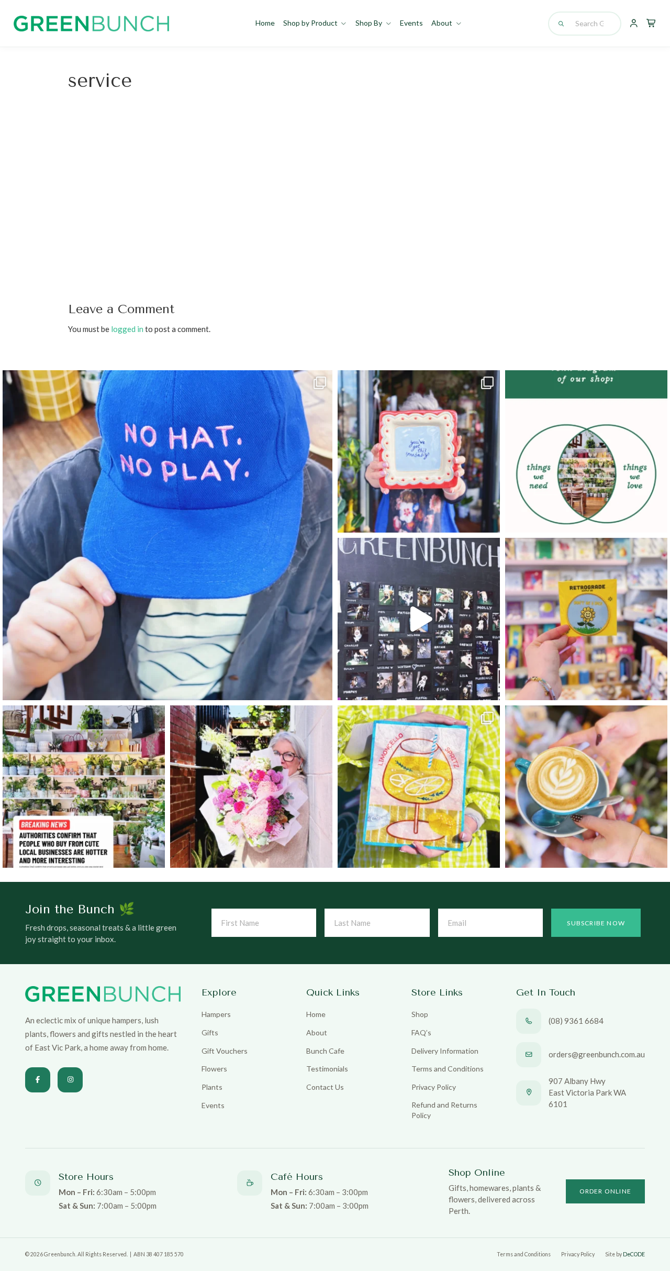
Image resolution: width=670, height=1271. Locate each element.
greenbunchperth (164, 382)
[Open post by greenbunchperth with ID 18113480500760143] (586, 451)
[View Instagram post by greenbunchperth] (321, 687)
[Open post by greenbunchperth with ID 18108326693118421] (167, 535)
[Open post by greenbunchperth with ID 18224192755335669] (419, 619)
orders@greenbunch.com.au (597, 1054)
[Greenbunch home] (91, 23)
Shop (419, 1014)
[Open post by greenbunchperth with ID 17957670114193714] (84, 786)
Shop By (368, 22)
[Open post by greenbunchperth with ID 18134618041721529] (251, 786)
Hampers (216, 1014)
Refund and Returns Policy (444, 1110)
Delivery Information (444, 1050)
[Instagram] (70, 1079)
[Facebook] (37, 1079)
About (441, 22)
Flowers (214, 1068)
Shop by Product (310, 22)
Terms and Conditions (447, 1068)
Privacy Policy (433, 1086)
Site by (625, 1254)
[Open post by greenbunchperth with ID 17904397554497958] (419, 786)
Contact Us (325, 1086)
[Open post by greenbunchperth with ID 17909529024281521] (419, 451)
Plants (212, 1086)
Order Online (605, 1191)
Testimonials (327, 1068)
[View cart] (651, 23)
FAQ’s (421, 1032)
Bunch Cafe (325, 1050)
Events (411, 22)
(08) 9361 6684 (576, 1020)
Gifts (210, 1032)
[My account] (634, 23)
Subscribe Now (596, 923)
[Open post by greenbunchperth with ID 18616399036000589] (586, 619)
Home (265, 22)
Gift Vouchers (225, 1050)
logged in (127, 329)
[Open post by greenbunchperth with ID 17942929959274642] (586, 786)
